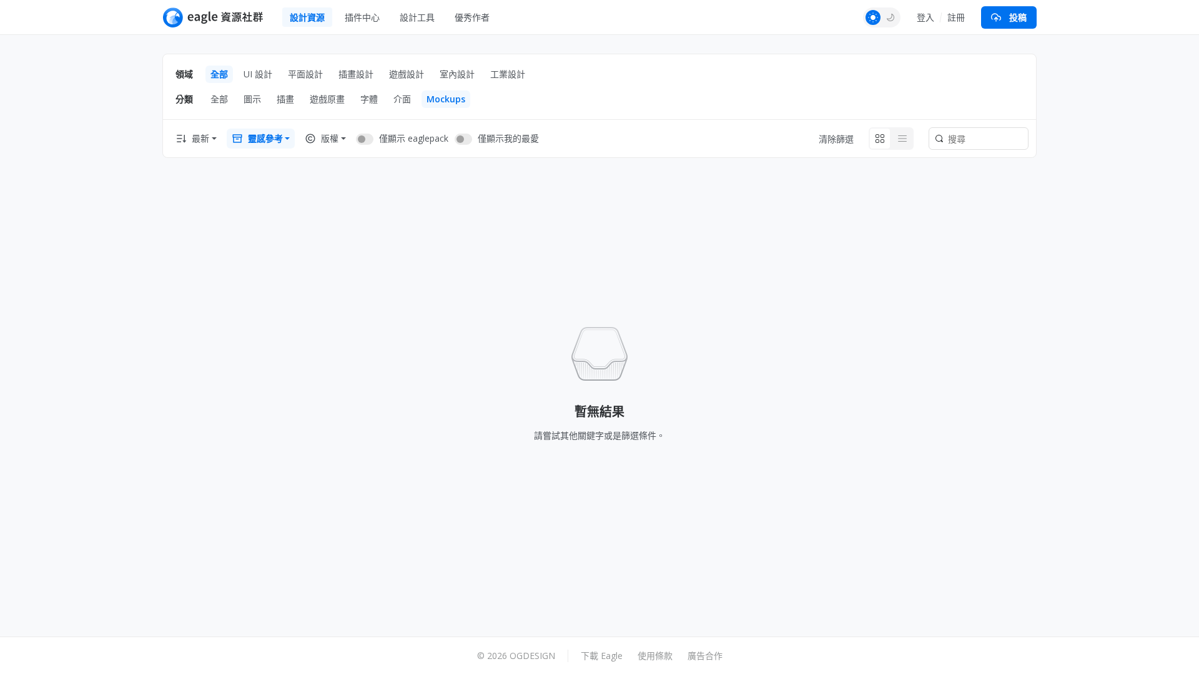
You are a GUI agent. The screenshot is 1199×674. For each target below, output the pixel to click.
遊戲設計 (406, 74)
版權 (329, 138)
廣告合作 (705, 656)
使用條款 (655, 656)
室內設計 (457, 74)
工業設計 (507, 74)
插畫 (285, 99)
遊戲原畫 (327, 99)
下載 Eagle (602, 656)
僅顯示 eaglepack (413, 138)
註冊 (956, 17)
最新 (200, 138)
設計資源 (307, 17)
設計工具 (417, 17)
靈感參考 (265, 138)
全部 (219, 74)
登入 (925, 17)
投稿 (1018, 17)
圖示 (252, 99)
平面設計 (305, 74)
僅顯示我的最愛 (508, 138)
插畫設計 (355, 74)
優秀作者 (472, 17)
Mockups (446, 99)
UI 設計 (258, 74)
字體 (369, 99)
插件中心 (362, 17)
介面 (402, 99)
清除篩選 (836, 139)
